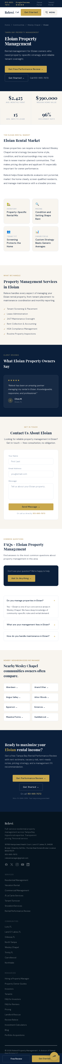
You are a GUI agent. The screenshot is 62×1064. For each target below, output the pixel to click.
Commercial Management (17, 890)
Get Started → (16, 78)
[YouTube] (22, 864)
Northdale (9, 962)
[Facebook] (6, 864)
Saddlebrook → (41, 717)
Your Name (13, 456)
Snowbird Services (13, 906)
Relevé (10, 12)
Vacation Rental (12, 885)
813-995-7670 (9, 3)
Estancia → (39, 707)
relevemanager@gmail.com (16, 858)
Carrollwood (10, 957)
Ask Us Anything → (21, 578)
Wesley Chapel (34, 25)
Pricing (8, 1009)
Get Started (31, 12)
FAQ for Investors (13, 999)
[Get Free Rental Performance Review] (54, 1056)
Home (7, 25)
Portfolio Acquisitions (15, 1035)
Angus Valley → (13, 697)
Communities (18, 25)
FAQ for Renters (12, 1004)
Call (17, 12)
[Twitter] (11, 864)
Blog (7, 1030)
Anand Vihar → (41, 687)
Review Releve (11, 1019)
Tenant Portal (51, 3)
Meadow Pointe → (14, 717)
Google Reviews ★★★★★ (23, 3)
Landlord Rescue (13, 1014)
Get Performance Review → (31, 778)
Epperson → (11, 707)
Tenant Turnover (12, 900)
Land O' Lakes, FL (13, 932)
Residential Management (16, 880)
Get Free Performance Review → (25, 69)
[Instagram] (17, 864)
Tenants (8, 994)
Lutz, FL (8, 926)
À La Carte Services (14, 895)
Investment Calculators (16, 1025)
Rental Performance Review (17, 911)
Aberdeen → (12, 687)
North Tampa (11, 942)
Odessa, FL (10, 937)
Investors (9, 989)
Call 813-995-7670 (39, 78)
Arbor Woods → (41, 697)
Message (13, 481)
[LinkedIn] (27, 864)
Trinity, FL (9, 952)
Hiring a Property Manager (17, 978)
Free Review (16, 1058)
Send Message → (31, 506)
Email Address (15, 468)
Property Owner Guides (16, 983)
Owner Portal (39, 3)
